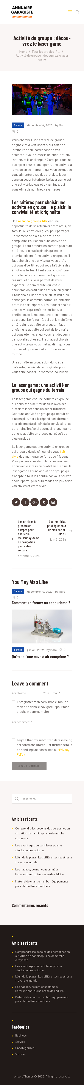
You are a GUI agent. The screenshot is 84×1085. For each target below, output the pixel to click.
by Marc (60, 125)
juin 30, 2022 (35, 650)
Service (18, 125)
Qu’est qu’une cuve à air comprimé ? (40, 656)
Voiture (20, 1054)
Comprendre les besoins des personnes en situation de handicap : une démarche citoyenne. (42, 833)
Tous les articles (43, 51)
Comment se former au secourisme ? (41, 602)
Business (21, 1035)
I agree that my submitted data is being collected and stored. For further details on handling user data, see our (44, 747)
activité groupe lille (33, 221)
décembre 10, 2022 (40, 591)
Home (23, 51)
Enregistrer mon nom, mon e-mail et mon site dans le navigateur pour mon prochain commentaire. (43, 706)
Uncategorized (24, 1048)
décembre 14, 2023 (40, 125)
